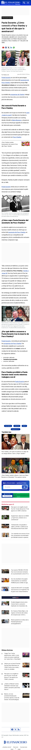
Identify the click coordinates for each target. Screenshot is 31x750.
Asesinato (17, 425)
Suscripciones (23, 747)
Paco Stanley (17, 137)
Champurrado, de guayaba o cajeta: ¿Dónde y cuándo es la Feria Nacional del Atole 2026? (19, 526)
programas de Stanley (17, 94)
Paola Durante (6, 77)
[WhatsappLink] (15, 495)
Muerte (24, 425)
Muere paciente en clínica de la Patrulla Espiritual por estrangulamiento (19, 621)
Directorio (15, 747)
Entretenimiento (7, 18)
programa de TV (15, 429)
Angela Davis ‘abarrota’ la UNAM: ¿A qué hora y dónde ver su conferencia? (20, 517)
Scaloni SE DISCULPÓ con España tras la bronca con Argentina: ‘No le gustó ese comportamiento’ (20, 589)
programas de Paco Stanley (12, 343)
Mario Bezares (16, 120)
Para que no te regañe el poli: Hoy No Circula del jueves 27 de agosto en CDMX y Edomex (20, 509)
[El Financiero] (10, 3)
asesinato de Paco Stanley (16, 232)
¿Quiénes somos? (7, 747)
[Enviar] (24, 487)
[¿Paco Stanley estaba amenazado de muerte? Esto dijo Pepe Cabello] (25, 144)
